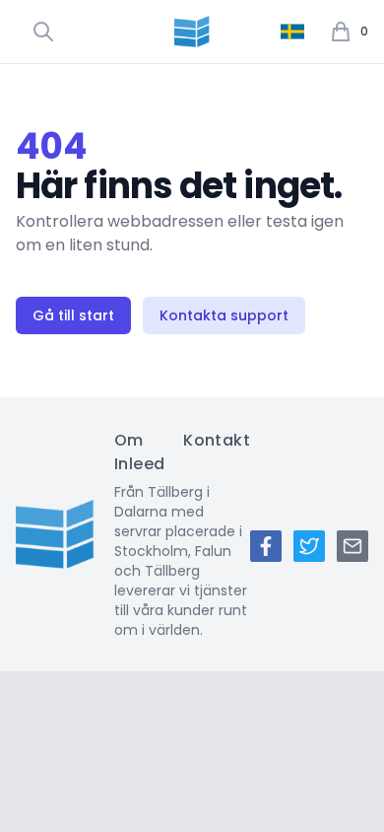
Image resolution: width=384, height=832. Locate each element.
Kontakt (216, 440)
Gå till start (73, 315)
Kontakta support (224, 315)
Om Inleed (139, 452)
